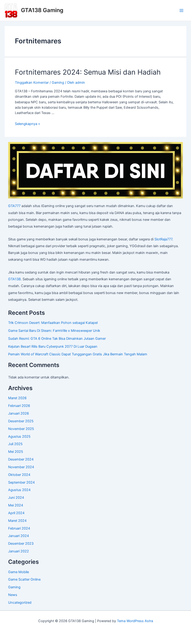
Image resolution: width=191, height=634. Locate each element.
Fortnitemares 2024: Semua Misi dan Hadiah (88, 72)
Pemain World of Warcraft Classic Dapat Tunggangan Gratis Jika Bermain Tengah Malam (77, 354)
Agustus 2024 (19, 490)
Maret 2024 (17, 521)
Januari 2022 (18, 551)
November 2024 (21, 467)
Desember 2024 (21, 459)
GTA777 (14, 206)
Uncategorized (19, 602)
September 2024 (21, 482)
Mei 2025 (15, 452)
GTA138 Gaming (42, 10)
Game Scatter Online (24, 579)
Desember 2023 (21, 543)
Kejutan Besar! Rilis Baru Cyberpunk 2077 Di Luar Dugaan (52, 346)
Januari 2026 (18, 413)
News (12, 595)
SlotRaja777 (163, 239)
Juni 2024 (16, 497)
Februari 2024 (19, 528)
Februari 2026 (19, 406)
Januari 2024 (18, 536)
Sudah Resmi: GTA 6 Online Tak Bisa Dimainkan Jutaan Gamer (57, 338)
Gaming (58, 82)
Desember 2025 (21, 421)
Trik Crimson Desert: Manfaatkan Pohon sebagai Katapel (53, 323)
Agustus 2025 (19, 436)
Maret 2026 (17, 398)
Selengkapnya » (27, 124)
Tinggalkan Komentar (32, 82)
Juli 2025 (15, 444)
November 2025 (21, 429)
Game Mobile (18, 572)
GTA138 (14, 279)
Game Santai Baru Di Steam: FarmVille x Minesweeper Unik (54, 331)
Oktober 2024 (19, 475)
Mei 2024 (15, 505)
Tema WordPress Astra (135, 621)
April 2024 (16, 513)
